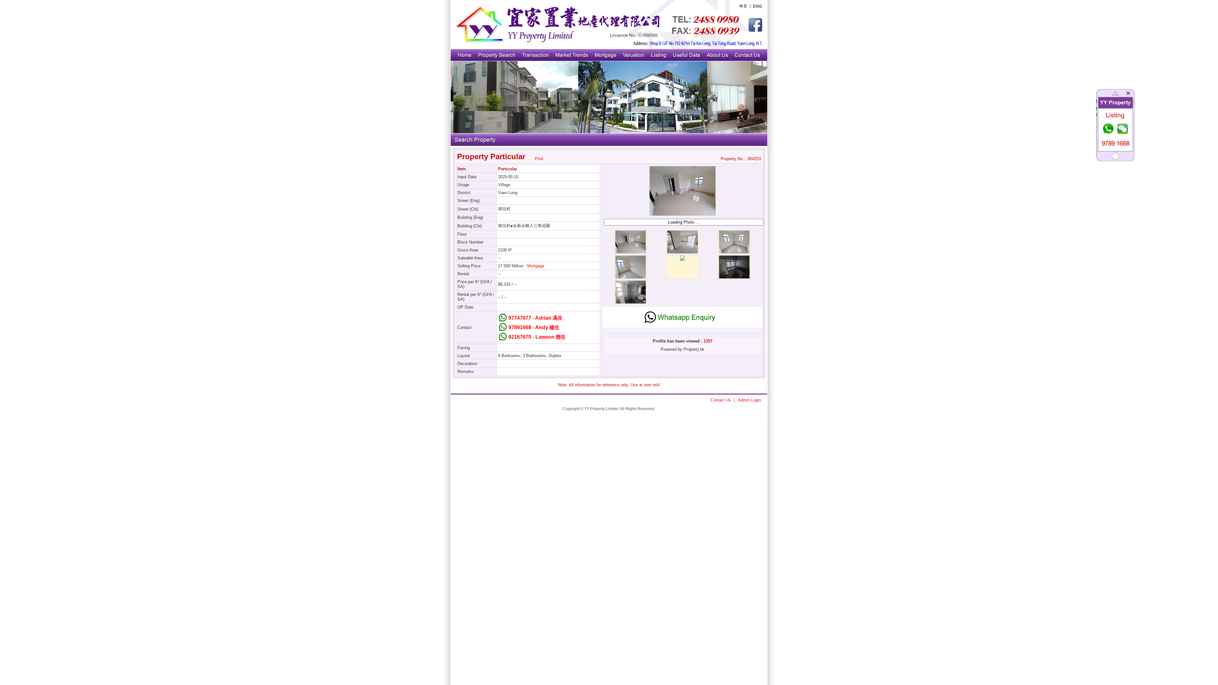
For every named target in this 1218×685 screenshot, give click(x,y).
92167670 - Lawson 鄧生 (537, 337)
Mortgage (535, 266)
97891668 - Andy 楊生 (534, 327)
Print (539, 158)
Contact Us (720, 400)
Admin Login (749, 400)
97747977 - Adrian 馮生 (535, 318)
